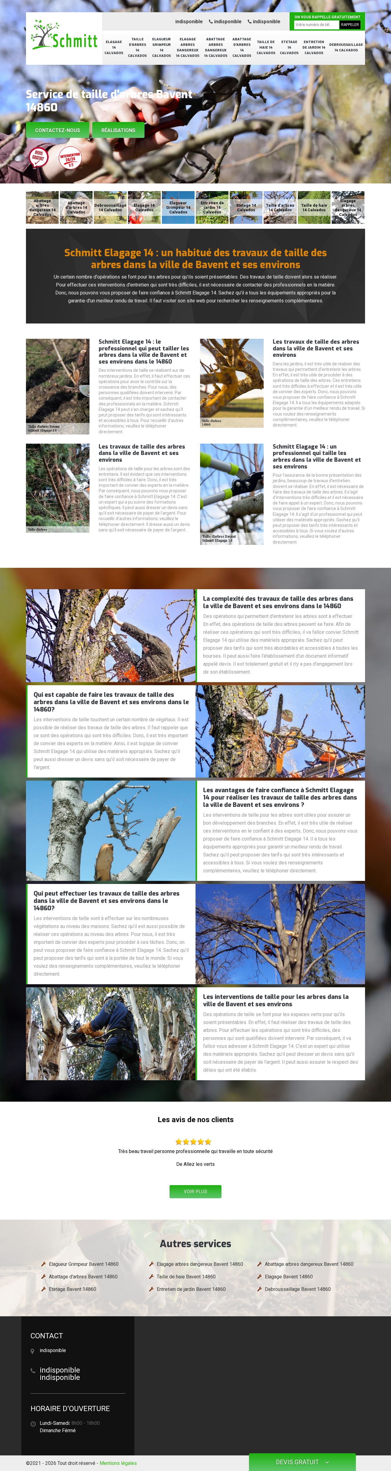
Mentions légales (118, 1463)
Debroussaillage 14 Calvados (346, 48)
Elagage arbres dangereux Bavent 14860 (200, 1264)
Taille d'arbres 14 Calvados (137, 47)
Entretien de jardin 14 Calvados (313, 47)
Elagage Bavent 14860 (289, 1277)
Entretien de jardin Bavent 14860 (191, 1289)
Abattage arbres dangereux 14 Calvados (215, 47)
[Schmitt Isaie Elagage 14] (64, 35)
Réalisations (118, 130)
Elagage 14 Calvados (113, 47)
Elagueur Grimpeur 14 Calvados (161, 47)
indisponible (189, 21)
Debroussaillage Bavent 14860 (298, 1289)
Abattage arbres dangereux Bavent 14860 (309, 1264)
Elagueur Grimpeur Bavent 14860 (84, 1264)
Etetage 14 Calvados (289, 47)
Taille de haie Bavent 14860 (186, 1277)
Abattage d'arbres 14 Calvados (241, 47)
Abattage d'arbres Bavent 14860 (83, 1277)
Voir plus (195, 1191)
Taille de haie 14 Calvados (266, 47)
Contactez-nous (57, 130)
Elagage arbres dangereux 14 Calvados (187, 47)
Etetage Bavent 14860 (72, 1289)
